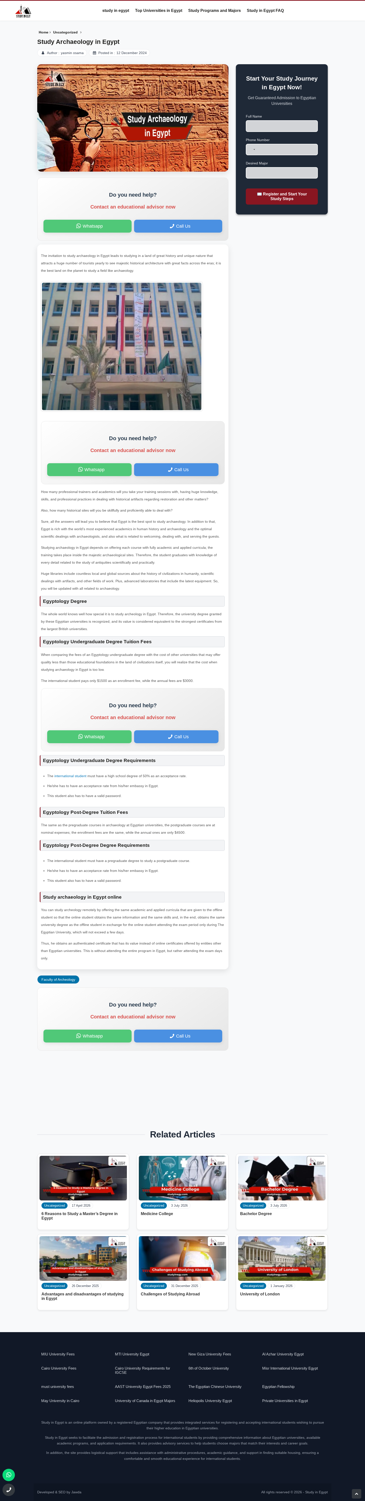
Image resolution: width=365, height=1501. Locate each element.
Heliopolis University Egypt (210, 1401)
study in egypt (115, 10)
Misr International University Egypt (290, 1368)
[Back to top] (356, 1494)
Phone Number (258, 140)
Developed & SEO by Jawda (59, 1492)
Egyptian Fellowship (278, 1386)
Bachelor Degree (256, 1214)
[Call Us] (8, 1490)
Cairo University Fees (58, 1368)
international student (69, 776)
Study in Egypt (316, 1492)
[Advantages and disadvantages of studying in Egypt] (83, 1258)
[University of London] (282, 1258)
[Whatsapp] (8, 1475)
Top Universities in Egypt (158, 10)
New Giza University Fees (209, 1354)
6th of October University (208, 1368)
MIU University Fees (58, 1354)
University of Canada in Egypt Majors (145, 1401)
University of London (260, 1294)
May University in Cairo (60, 1401)
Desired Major (257, 163)
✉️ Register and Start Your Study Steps (282, 196)
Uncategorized (253, 1205)
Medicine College (157, 1214)
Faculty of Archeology (58, 979)
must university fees (57, 1386)
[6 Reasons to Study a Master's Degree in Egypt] (83, 1178)
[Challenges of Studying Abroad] (182, 1258)
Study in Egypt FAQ (265, 10)
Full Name (254, 116)
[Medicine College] (182, 1178)
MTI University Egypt (132, 1354)
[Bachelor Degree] (282, 1178)
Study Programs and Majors (214, 10)
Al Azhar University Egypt (283, 1354)
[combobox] (251, 149)
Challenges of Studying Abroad (170, 1294)
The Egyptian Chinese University (215, 1386)
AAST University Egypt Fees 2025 (143, 1386)
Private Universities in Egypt (285, 1401)
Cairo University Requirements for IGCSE (142, 1370)
